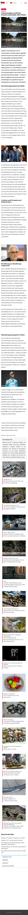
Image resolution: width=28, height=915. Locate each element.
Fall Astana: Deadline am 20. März (13, 838)
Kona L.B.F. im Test (12, 748)
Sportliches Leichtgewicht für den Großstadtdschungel (13, 560)
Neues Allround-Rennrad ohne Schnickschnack (14, 610)
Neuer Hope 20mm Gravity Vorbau (12, 665)
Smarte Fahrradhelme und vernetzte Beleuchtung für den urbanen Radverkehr (14, 584)
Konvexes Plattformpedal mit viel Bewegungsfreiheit (13, 721)
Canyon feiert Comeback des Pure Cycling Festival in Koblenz (14, 534)
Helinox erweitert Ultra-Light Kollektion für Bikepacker (13, 825)
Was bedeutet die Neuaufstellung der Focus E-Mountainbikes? (13, 638)
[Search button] (7, 2)
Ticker (14, 435)
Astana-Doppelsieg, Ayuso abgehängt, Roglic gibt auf (12, 843)
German (14, 3)
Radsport (4, 9)
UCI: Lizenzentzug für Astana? (12, 840)
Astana (7, 435)
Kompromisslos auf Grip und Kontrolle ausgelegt (13, 481)
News (11, 435)
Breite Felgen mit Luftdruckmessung (10, 799)
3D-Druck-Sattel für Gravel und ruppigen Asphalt (14, 507)
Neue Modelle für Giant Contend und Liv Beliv (12, 773)
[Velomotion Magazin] (3, 3)
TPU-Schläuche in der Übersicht (11, 695)
